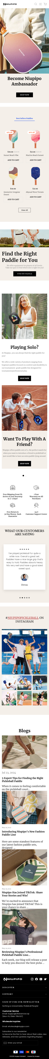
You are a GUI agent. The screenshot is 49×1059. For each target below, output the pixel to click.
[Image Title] (24, 40)
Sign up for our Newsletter (20, 1002)
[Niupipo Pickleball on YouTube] (41, 979)
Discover (8, 987)
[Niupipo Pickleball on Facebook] (36, 979)
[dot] (23, 475)
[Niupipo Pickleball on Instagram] (32, 979)
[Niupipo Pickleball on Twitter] (45, 979)
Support (7, 994)
